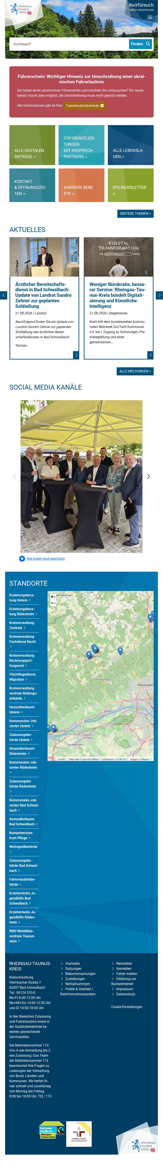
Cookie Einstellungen (126, 1007)
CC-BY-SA (120, 759)
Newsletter (124, 963)
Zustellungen (75, 979)
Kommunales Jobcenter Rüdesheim (23, 764)
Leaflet (61, 759)
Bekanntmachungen (80, 974)
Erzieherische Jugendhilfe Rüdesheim (22, 917)
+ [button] (52, 596)
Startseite (72, 963)
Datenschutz (125, 994)
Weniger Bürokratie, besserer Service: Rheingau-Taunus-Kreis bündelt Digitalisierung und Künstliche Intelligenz (118, 295)
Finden (137, 43)
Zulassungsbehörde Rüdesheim (22, 783)
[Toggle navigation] (150, 20)
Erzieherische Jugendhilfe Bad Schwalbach (22, 898)
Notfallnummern (77, 984)
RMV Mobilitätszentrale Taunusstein (22, 936)
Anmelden (123, 969)
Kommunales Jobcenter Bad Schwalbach (24, 805)
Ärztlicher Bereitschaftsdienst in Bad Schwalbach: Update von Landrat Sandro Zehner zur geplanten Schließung (43, 295)
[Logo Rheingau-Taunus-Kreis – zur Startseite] (24, 15)
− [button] (52, 603)
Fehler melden (126, 974)
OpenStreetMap (90, 759)
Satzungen (73, 969)
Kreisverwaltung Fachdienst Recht (22, 639)
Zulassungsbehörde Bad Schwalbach (23, 865)
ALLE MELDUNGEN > (135, 371)
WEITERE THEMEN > (135, 214)
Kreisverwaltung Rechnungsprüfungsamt (21, 660)
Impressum (124, 989)
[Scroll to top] (154, 1144)
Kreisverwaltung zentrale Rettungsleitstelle (23, 693)
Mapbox (146, 759)
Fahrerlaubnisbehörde (83, 106)
